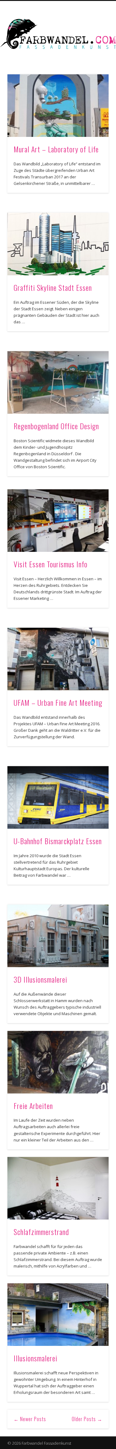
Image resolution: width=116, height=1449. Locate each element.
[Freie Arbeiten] (58, 1062)
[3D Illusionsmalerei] (58, 936)
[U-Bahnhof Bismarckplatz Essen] (58, 797)
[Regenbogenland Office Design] (58, 382)
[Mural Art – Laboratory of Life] (58, 105)
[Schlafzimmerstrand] (58, 1188)
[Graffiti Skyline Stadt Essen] (58, 244)
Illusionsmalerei (35, 1358)
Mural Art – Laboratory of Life (56, 149)
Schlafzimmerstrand (41, 1231)
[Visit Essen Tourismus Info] (58, 520)
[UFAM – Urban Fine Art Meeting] (58, 659)
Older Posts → (87, 1419)
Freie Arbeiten (33, 1105)
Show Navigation (94, 55)
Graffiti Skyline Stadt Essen (53, 287)
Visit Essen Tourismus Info (51, 564)
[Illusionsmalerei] (58, 1314)
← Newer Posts (30, 1419)
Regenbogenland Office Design (56, 425)
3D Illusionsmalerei (40, 979)
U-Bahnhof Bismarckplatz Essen (58, 840)
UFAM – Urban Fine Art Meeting (58, 702)
